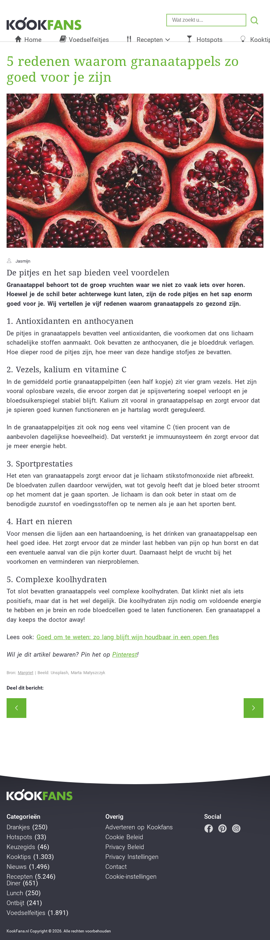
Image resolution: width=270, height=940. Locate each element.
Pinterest (124, 654)
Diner (13, 883)
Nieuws (17, 867)
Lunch (15, 893)
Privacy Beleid (124, 847)
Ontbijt (15, 903)
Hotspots (210, 39)
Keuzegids (21, 847)
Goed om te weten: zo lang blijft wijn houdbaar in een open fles (128, 637)
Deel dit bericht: (25, 688)
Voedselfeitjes (89, 39)
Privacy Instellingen (131, 857)
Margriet (25, 672)
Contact (116, 867)
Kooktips (19, 857)
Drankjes (18, 827)
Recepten (150, 39)
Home (32, 39)
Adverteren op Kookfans (139, 827)
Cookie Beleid (124, 837)
